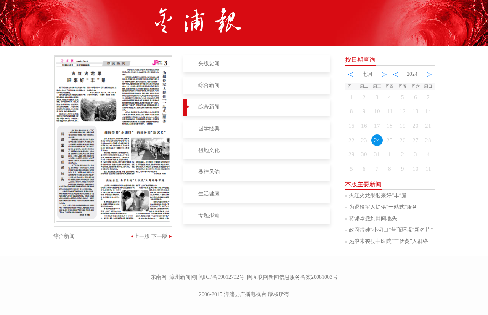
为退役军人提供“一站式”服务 (383, 207)
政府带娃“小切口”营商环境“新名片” (391, 230)
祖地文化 (209, 150)
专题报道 (209, 215)
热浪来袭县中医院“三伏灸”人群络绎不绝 (396, 241)
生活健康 (209, 194)
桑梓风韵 (209, 172)
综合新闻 (209, 85)
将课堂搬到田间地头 (373, 218)
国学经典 (209, 128)
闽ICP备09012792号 (221, 277)
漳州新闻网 (182, 277)
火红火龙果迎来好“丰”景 (378, 195)
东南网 (159, 277)
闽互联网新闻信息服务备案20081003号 (292, 277)
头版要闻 (209, 63)
